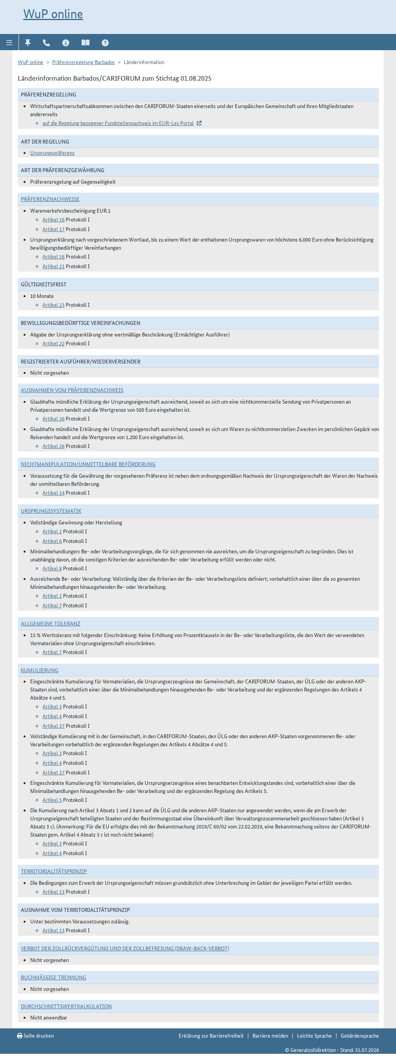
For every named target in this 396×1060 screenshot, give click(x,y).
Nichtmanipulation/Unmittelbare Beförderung (88, 464)
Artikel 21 (54, 266)
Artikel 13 (54, 891)
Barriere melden (270, 1035)
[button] (9, 42)
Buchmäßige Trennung (53, 977)
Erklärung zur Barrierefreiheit (211, 1035)
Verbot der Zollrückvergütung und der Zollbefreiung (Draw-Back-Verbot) (125, 948)
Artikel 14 (54, 492)
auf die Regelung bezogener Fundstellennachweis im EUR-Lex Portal (118, 123)
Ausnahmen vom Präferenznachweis (72, 390)
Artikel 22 (54, 343)
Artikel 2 (52, 531)
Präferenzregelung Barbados (83, 62)
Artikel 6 (52, 540)
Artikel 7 (52, 605)
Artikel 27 (54, 725)
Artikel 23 (54, 304)
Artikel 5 (52, 799)
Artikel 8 (52, 568)
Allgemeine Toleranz (50, 623)
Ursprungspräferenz (52, 152)
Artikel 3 (52, 706)
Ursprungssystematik (51, 510)
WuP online (53, 13)
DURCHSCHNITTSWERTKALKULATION (66, 1006)
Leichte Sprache (314, 1035)
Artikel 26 (54, 418)
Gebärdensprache (360, 1035)
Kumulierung (39, 670)
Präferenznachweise (50, 199)
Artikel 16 (54, 219)
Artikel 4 (52, 716)
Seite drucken (38, 1035)
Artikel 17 (54, 229)
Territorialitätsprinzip (54, 871)
